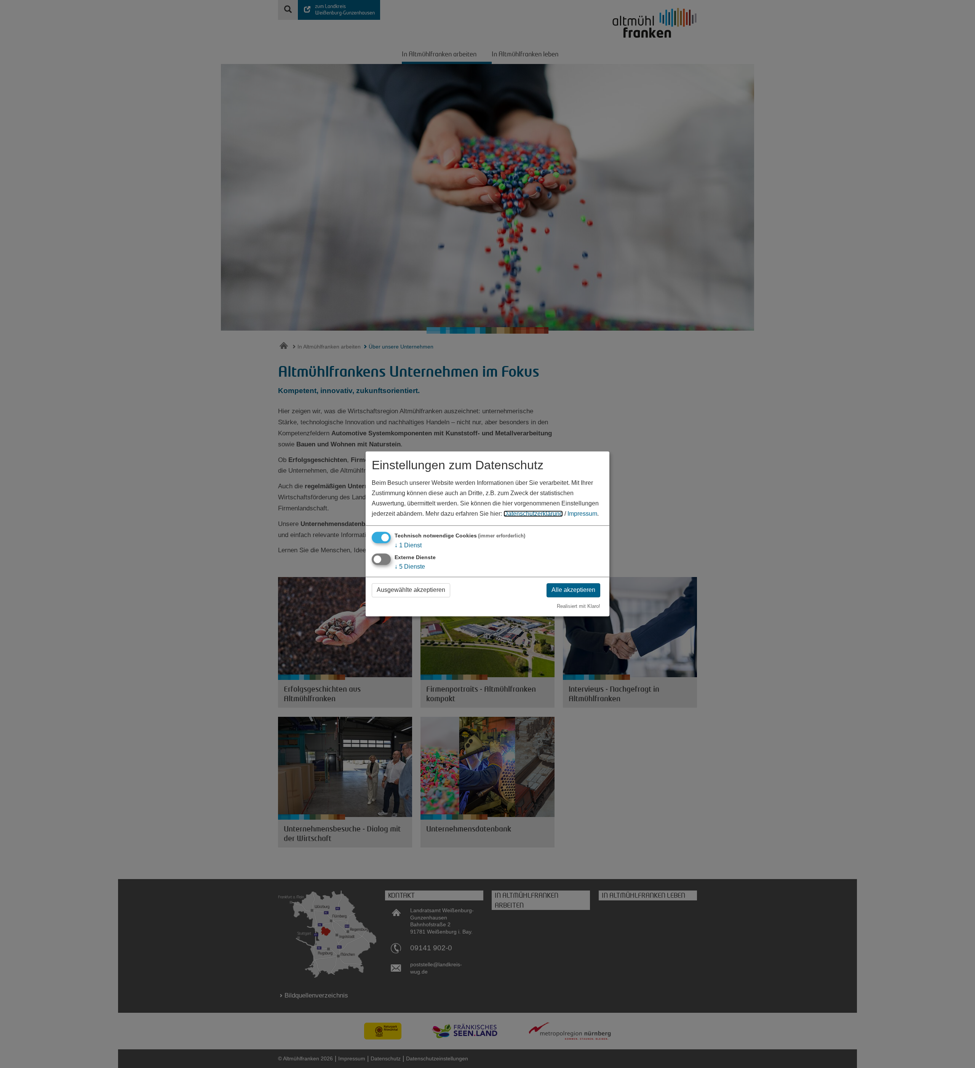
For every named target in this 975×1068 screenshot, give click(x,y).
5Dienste (410, 566)
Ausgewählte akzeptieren (411, 590)
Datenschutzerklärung (533, 514)
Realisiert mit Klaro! (578, 606)
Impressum (582, 514)
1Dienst (408, 545)
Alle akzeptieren (573, 590)
